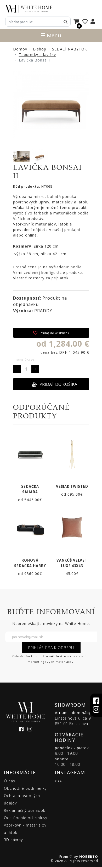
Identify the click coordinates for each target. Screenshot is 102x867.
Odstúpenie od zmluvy (25, 817)
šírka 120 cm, (36, 246)
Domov (20, 49)
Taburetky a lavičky (37, 54)
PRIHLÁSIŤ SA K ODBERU (51, 647)
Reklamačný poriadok (24, 810)
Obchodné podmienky (25, 788)
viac (58, 780)
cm (62, 253)
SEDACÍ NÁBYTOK (69, 49)
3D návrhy (13, 839)
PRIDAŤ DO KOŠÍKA (58, 384)
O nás (9, 780)
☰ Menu (51, 35)
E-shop (39, 49)
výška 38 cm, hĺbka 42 (35, 253)
